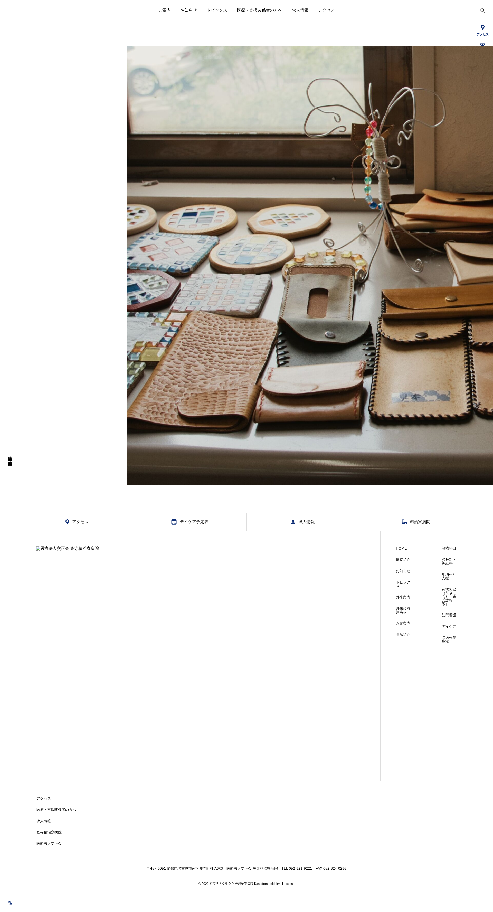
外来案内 (403, 597)
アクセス (326, 10)
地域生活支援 (449, 576)
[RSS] (10, 902)
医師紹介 (403, 634)
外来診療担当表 (403, 610)
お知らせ (189, 10)
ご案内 (164, 10)
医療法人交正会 (49, 843)
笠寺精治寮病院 (49, 832)
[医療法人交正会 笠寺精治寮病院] (27, 27)
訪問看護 (449, 615)
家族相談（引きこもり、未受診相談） (449, 597)
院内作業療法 (449, 639)
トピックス (217, 10)
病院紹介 (403, 559)
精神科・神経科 (449, 561)
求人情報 (300, 10)
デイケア (449, 626)
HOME (401, 548)
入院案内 (403, 623)
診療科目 (449, 548)
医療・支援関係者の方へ (259, 10)
